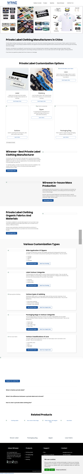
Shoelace (28, 457)
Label (17, 93)
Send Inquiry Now (17, 101)
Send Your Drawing (44, 263)
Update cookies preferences (7, 473)
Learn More (17, 137)
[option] (14, 429)
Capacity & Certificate (48, 454)
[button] (75, 3)
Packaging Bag (32, 438)
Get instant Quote (32, 263)
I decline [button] (52, 469)
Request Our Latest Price (12, 381)
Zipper (50, 438)
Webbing (41, 93)
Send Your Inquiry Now (45, 307)
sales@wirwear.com (67, 452)
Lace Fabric (69, 438)
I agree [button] (46, 469)
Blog (44, 452)
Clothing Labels (29, 452)
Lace (66, 72)
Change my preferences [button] (61, 469)
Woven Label (14, 438)
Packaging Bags (29, 454)
